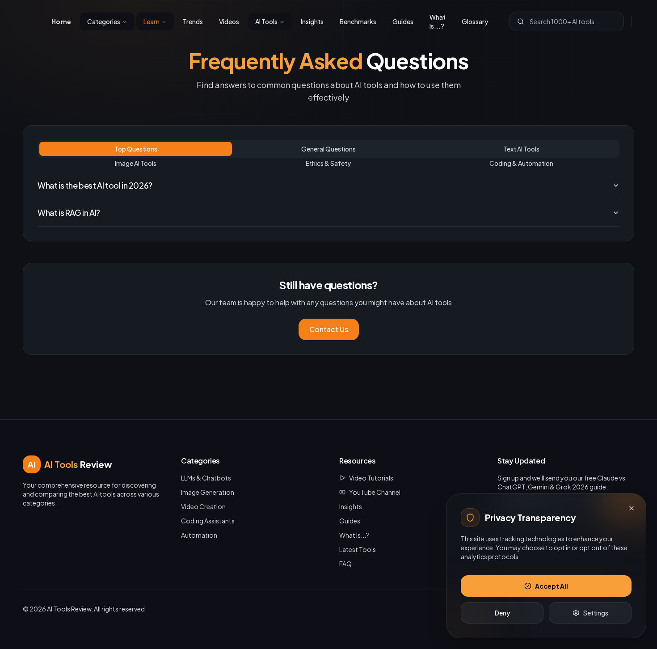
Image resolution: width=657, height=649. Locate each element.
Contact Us (328, 329)
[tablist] (328, 149)
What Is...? (438, 21)
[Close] (631, 508)
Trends (193, 21)
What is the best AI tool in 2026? (95, 185)
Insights (312, 21)
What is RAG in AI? (69, 212)
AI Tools (266, 21)
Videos (229, 21)
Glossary (475, 21)
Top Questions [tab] (135, 149)
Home (61, 21)
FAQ (345, 564)
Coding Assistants (208, 521)
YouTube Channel (374, 492)
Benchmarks (358, 21)
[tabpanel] (328, 199)
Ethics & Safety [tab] (328, 163)
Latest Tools (357, 549)
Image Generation (207, 492)
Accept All (551, 586)
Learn (151, 21)
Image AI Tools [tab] (135, 163)
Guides (402, 21)
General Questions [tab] (328, 149)
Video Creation (203, 506)
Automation (199, 535)
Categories (103, 21)
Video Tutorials (371, 478)
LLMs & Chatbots (206, 478)
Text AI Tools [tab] (521, 149)
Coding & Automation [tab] (521, 163)
